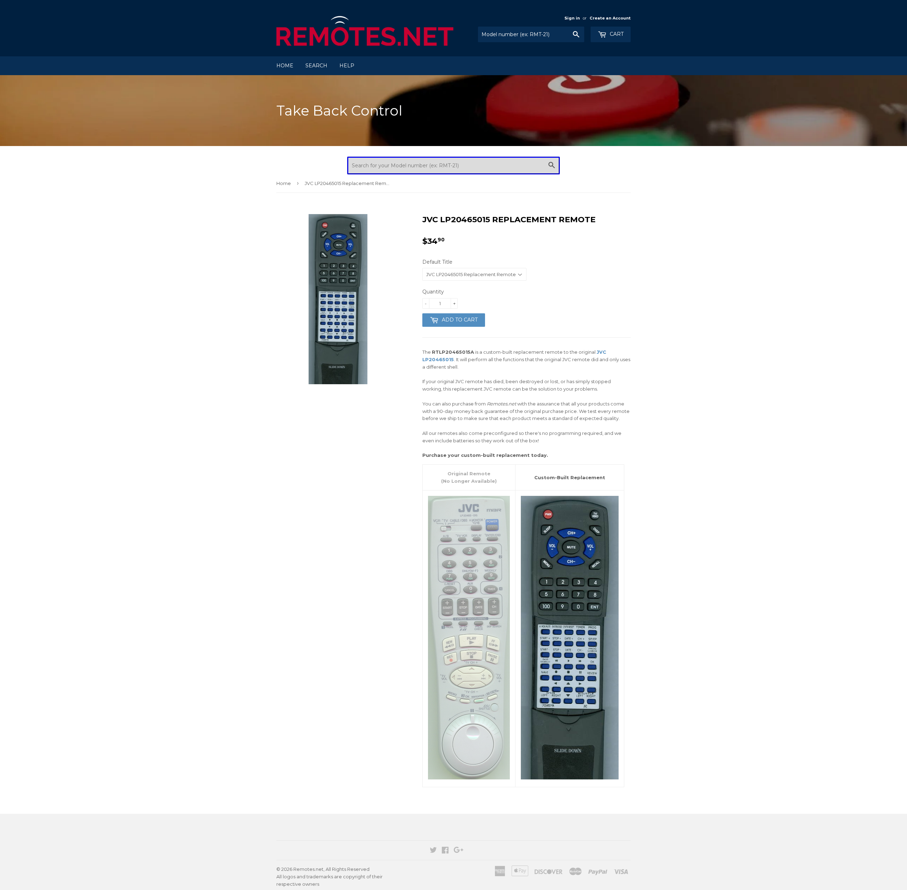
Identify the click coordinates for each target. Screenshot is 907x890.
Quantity (433, 292)
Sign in (572, 18)
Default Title (437, 262)
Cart (616, 34)
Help (346, 65)
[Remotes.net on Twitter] (433, 851)
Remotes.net (308, 869)
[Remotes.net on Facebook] (445, 851)
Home (284, 65)
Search (316, 65)
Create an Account (610, 18)
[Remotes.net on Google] (458, 851)
